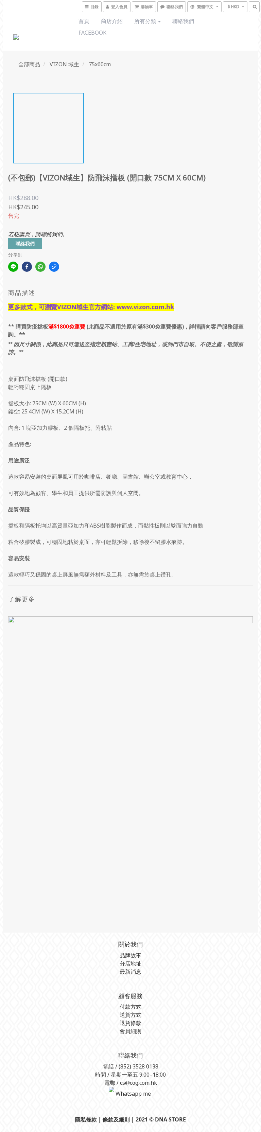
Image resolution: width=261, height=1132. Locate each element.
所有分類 (145, 21)
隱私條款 (86, 1119)
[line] (13, 267)
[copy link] (54, 267)
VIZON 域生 (64, 64)
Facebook (92, 32)
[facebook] (27, 267)
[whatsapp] (40, 267)
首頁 (84, 21)
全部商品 (29, 64)
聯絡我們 (183, 21)
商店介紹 (112, 21)
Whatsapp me (132, 1093)
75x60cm (100, 64)
